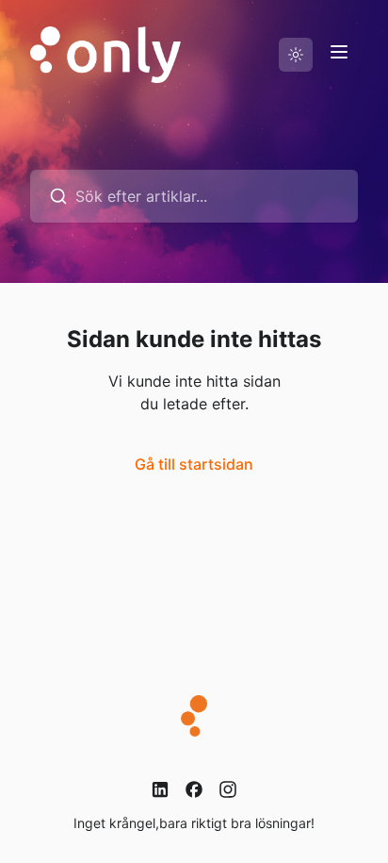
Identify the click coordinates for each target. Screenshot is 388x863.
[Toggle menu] (339, 52)
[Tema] (296, 55)
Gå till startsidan (194, 464)
